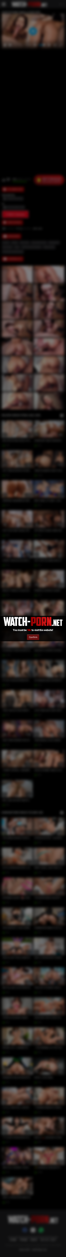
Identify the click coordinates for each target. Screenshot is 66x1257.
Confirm (33, 637)
